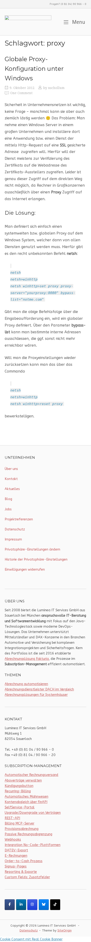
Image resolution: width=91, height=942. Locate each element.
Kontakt (11, 479)
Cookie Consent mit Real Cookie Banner (31, 939)
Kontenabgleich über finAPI (26, 802)
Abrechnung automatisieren (26, 684)
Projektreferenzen (19, 519)
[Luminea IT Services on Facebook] (10, 904)
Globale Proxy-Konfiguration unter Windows (34, 68)
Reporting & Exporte (21, 872)
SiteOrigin (64, 930)
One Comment (21, 93)
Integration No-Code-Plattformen (32, 845)
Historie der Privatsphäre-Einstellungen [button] (36, 560)
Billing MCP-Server (19, 823)
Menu (78, 22)
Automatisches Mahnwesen (26, 797)
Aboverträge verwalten (23, 780)
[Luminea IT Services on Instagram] (32, 904)
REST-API (12, 818)
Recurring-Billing (18, 791)
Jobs (8, 509)
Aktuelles (12, 489)
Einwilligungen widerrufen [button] (25, 570)
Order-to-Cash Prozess (23, 861)
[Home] (28, 22)
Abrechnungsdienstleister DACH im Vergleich (39, 689)
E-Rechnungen (16, 856)
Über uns (11, 469)
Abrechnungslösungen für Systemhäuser (36, 695)
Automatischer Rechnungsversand (31, 775)
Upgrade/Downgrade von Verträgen (33, 813)
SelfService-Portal (20, 807)
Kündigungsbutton (19, 786)
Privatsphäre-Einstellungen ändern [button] (32, 549)
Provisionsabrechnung (21, 829)
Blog (8, 499)
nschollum (56, 88)
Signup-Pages (16, 866)
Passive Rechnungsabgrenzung (28, 834)
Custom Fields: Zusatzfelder (27, 877)
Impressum (13, 539)
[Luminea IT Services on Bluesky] (44, 904)
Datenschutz (15, 529)
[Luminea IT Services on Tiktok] (55, 904)
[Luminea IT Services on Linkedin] (21, 904)
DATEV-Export (16, 850)
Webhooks (13, 840)
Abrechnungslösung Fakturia (27, 659)
